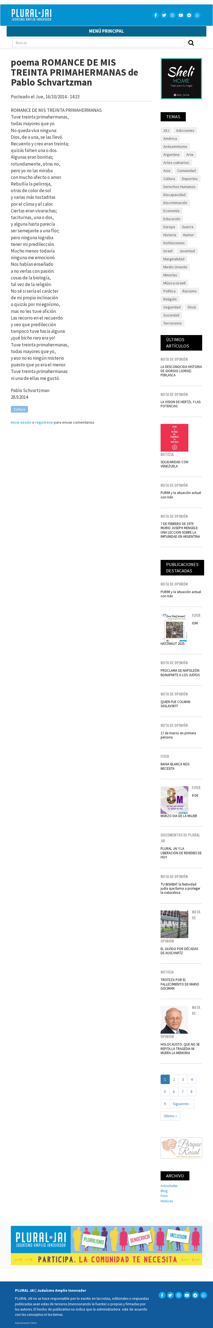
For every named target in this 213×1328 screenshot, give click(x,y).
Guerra (187, 226)
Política (169, 291)
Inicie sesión (21, 422)
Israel (168, 250)
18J (166, 130)
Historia (169, 234)
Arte (190, 154)
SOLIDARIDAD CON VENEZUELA (174, 464)
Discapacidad (174, 194)
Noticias (167, 1201)
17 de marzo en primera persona (178, 735)
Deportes (190, 178)
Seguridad (172, 307)
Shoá (191, 307)
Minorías (170, 274)
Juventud (187, 250)
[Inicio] (58, 15)
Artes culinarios (176, 162)
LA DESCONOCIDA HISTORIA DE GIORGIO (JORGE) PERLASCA (181, 370)
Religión (170, 299)
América (170, 138)
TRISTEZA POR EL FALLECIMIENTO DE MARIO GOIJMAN (180, 983)
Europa (169, 226)
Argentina (171, 154)
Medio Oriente (175, 266)
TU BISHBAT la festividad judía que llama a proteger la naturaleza (180, 888)
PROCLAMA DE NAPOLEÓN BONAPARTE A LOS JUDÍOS (180, 672)
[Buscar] (191, 42)
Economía (171, 210)
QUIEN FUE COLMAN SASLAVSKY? (175, 703)
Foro (164, 1195)
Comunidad (186, 170)
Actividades (169, 1185)
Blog (164, 1190)
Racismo (189, 291)
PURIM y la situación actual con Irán (181, 494)
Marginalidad (173, 258)
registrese (44, 422)
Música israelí (174, 282)
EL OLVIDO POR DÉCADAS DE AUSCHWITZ (179, 950)
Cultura (19, 409)
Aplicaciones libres (26, 1323)
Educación (171, 218)
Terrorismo (172, 323)
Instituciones (174, 242)
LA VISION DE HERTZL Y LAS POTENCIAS (181, 404)
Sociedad (171, 315)
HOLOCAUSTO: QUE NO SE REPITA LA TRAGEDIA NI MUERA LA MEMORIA (180, 1048)
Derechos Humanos (179, 186)
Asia (166, 170)
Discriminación (175, 202)
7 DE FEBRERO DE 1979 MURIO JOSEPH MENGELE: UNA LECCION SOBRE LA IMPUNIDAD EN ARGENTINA (180, 530)
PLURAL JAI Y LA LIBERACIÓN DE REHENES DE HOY (181, 852)
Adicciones (185, 130)
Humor (188, 234)
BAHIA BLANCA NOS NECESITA (175, 766)
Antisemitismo (175, 146)
